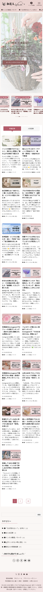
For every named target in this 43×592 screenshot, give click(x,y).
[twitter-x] (14, 560)
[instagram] (17, 560)
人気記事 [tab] (31, 128)
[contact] (29, 560)
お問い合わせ (34, 581)
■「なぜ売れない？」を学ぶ (16, 528)
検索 (39, 515)
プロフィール (18, 578)
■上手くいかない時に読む (15, 542)
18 (28, 501)
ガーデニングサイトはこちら (15, 62)
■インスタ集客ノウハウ (14, 537)
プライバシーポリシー (30, 578)
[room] (21, 560)
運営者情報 (9, 578)
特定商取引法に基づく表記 (13, 581)
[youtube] (25, 560)
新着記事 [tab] (12, 128)
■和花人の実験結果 (13, 547)
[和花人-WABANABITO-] (13, 4)
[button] (17, 116)
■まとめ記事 (10, 533)
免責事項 (25, 581)
